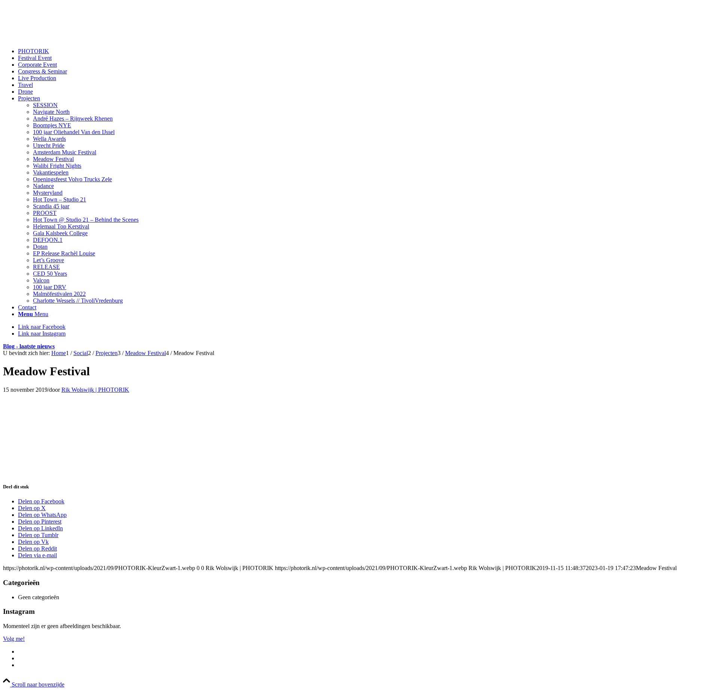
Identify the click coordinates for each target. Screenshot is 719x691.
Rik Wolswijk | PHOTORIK (95, 390)
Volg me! (14, 639)
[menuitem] (367, 51)
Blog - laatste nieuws (29, 346)
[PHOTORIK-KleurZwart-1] (59, 38)
